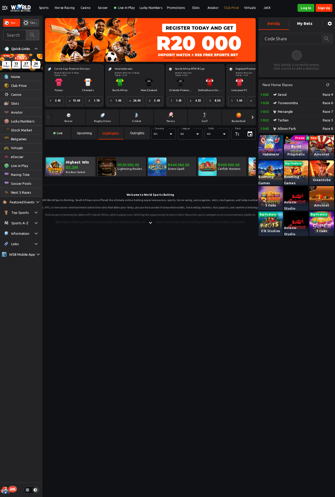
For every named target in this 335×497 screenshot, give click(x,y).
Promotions (176, 7)
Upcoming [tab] (84, 133)
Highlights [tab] (110, 133)
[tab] (58, 133)
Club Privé (231, 7)
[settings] (330, 23)
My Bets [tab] (304, 23)
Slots (195, 7)
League (186, 128)
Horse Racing (65, 7)
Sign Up (324, 8)
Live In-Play (126, 7)
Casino (86, 7)
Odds (211, 128)
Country (159, 128)
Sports (44, 7)
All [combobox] (155, 133)
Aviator (213, 7)
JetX (267, 7)
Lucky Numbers (150, 7)
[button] (328, 85)
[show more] (150, 222)
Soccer (103, 7)
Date (238, 128)
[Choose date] (250, 134)
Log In (306, 8)
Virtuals (250, 7)
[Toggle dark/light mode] (31, 490)
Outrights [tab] (137, 133)
